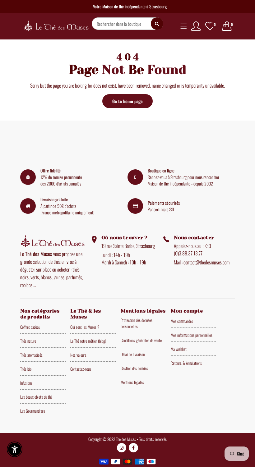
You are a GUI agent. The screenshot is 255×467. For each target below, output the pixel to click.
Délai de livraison (133, 354)
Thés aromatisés (31, 355)
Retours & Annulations (186, 363)
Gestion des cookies (134, 368)
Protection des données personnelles (136, 323)
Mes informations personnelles (191, 335)
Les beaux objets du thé (36, 397)
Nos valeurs (78, 355)
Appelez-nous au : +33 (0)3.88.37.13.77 (192, 249)
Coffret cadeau (30, 327)
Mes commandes (182, 321)
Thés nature (28, 341)
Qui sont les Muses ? (84, 327)
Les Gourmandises (32, 411)
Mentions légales (132, 382)
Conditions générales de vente (141, 340)
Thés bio (25, 369)
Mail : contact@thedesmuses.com (202, 262)
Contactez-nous (80, 369)
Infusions (26, 383)
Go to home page (127, 101)
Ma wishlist (179, 349)
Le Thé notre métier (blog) (88, 341)
